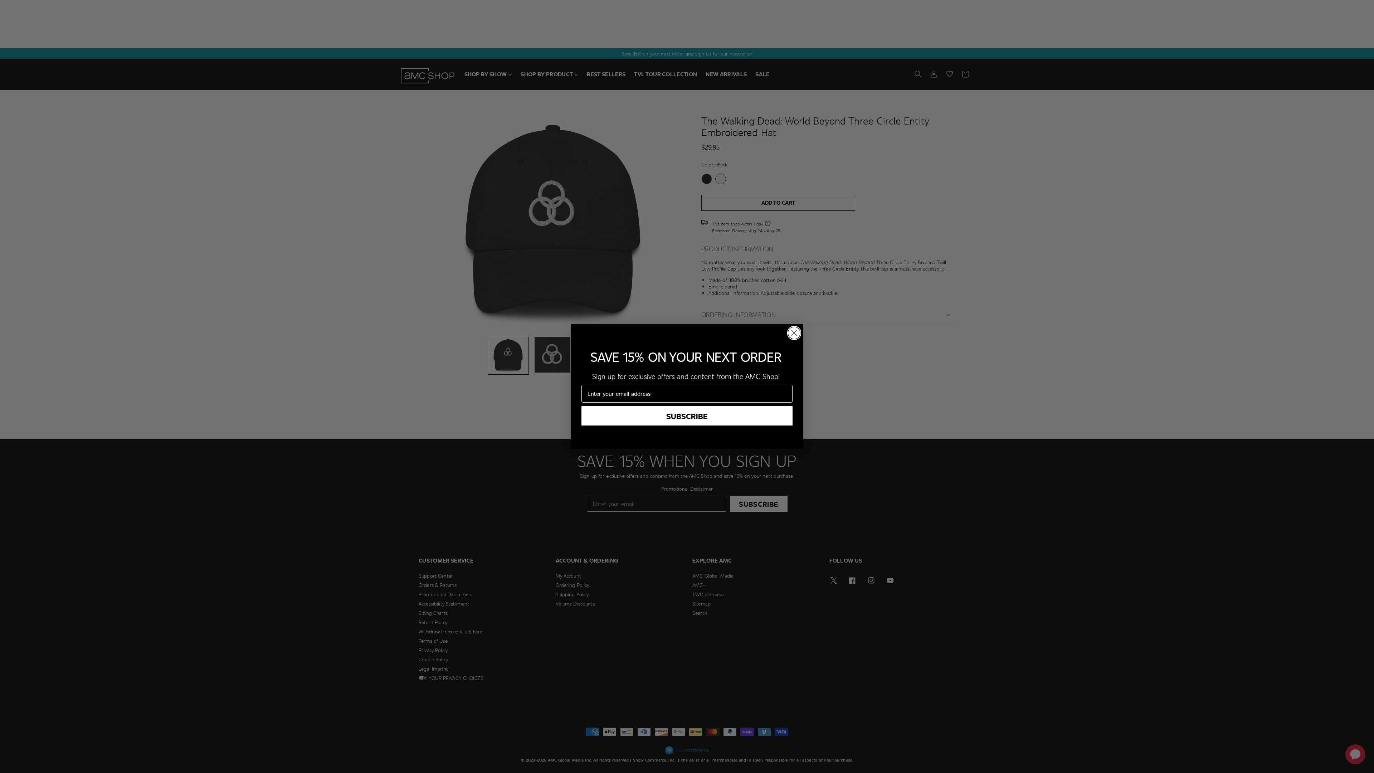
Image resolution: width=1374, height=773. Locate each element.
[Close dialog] (794, 333)
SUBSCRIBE (687, 415)
